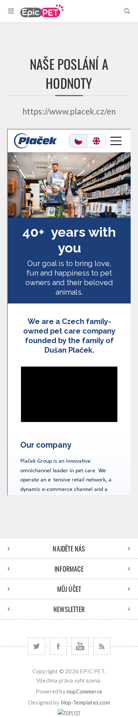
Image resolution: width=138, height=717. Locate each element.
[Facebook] (58, 646)
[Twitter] (36, 646)
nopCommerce (84, 691)
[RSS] (101, 646)
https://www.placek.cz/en (69, 111)
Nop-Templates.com (85, 702)
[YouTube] (80, 646)
